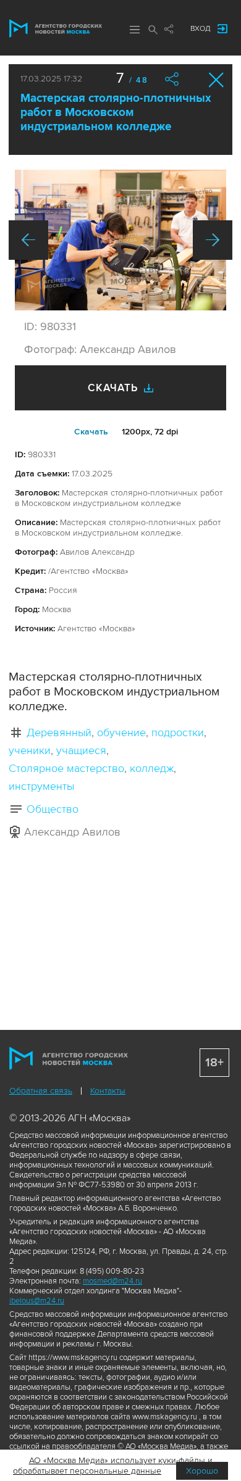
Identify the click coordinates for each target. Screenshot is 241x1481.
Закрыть (216, 80)
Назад (28, 240)
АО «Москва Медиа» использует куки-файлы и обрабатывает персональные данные (113, 1465)
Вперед (212, 240)
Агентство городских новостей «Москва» (55, 28)
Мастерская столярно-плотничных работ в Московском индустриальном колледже (115, 112)
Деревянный (59, 732)
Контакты (107, 1090)
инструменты (41, 786)
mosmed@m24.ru (112, 1281)
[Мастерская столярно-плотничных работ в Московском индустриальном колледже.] (120, 240)
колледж (152, 768)
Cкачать (91, 431)
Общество (52, 809)
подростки (177, 732)
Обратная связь (40, 1090)
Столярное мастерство (66, 768)
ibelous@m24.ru (36, 1301)
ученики (30, 750)
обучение (121, 732)
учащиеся (81, 750)
